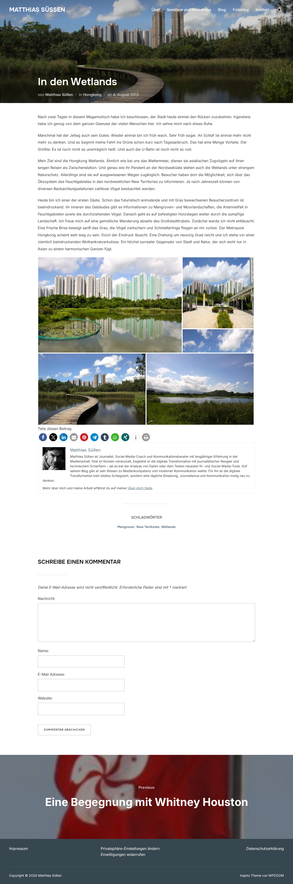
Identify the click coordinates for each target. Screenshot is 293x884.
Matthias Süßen (37, 10)
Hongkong (92, 94)
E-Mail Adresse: (51, 674)
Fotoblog (241, 9)
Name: (43, 650)
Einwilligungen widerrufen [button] (123, 854)
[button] (43, 437)
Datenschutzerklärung (265, 848)
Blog (222, 9)
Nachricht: (46, 598)
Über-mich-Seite (140, 488)
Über (156, 9)
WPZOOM (276, 875)
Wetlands (168, 527)
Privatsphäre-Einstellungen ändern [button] (130, 848)
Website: (45, 698)
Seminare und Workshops (189, 9)
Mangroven (125, 527)
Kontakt (262, 9)
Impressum (18, 848)
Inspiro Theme (250, 875)
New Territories (147, 527)
